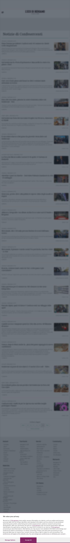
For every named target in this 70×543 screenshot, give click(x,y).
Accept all (28, 540)
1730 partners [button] (14, 520)
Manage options (10, 540)
